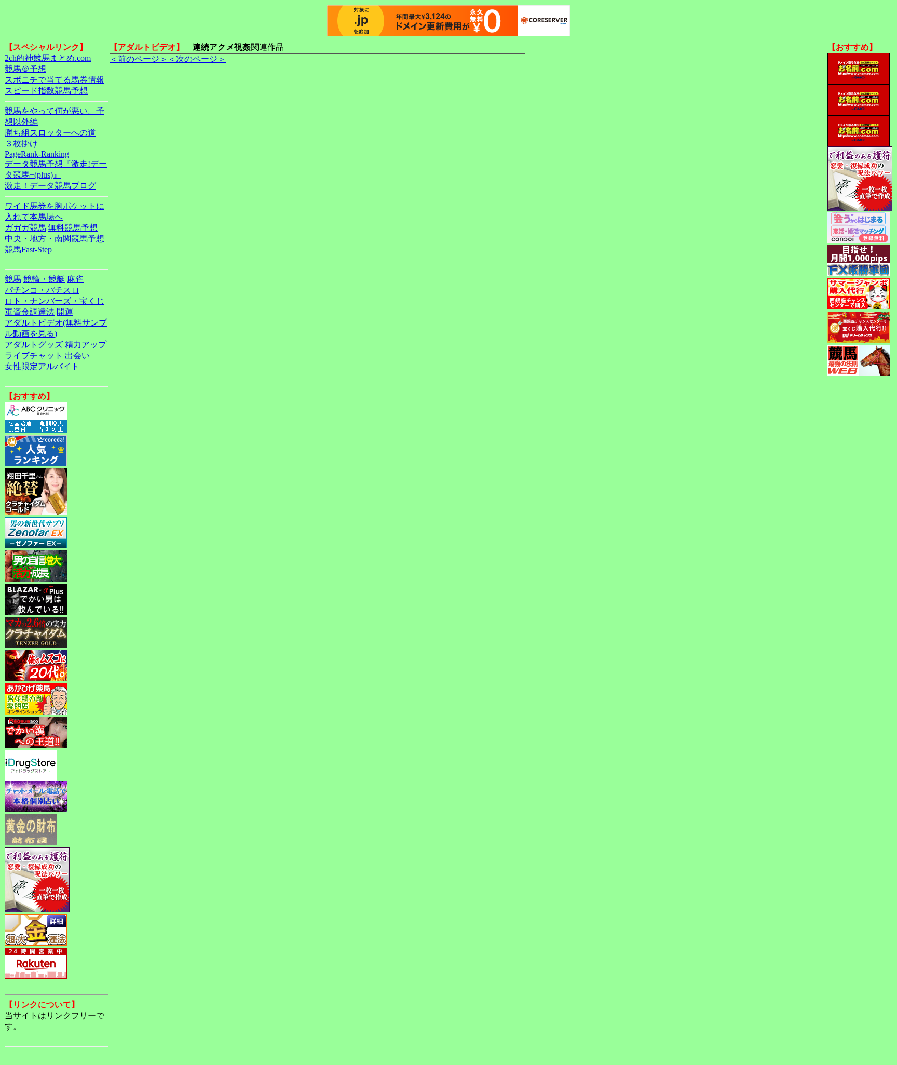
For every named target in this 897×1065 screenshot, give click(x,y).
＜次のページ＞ (197, 59)
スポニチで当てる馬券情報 (54, 79)
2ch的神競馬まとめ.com (48, 57)
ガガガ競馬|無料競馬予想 (51, 227)
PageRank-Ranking (37, 154)
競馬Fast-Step (28, 249)
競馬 (13, 279)
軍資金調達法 (30, 311)
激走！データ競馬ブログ (50, 185)
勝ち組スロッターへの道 (50, 132)
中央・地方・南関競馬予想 (54, 238)
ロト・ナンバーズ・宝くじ (54, 300)
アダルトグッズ (34, 344)
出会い (77, 355)
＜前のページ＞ (139, 59)
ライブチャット (34, 355)
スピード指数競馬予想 (46, 90)
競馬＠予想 (25, 68)
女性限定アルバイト (42, 366)
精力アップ (85, 344)
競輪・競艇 (44, 279)
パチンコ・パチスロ (42, 290)
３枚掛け (21, 143)
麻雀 (75, 279)
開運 (65, 311)
